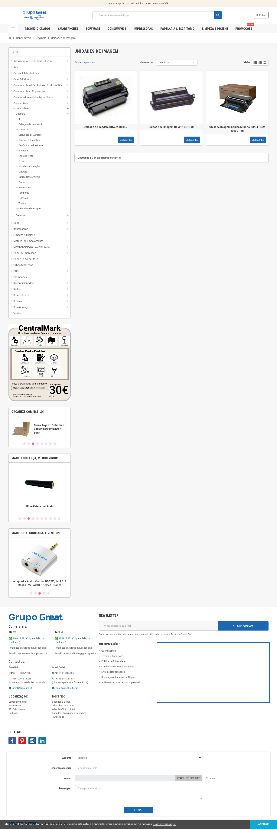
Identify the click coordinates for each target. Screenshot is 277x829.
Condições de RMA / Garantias (117, 666)
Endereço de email (61, 768)
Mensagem (65, 788)
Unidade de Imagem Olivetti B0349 (105, 126)
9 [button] (55, 518)
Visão (246, 62)
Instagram (32, 740)
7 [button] (50, 443)
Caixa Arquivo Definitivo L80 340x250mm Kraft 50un (49, 429)
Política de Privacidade (113, 661)
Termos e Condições (112, 656)
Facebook (12, 740)
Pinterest (22, 740)
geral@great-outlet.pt (67, 688)
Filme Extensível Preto (39, 506)
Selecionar (163, 62)
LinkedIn (42, 740)
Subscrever (244, 626)
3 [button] (33, 443)
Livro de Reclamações (113, 671)
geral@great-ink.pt (22, 688)
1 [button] (24, 443)
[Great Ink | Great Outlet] (34, 15)
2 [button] (29, 443)
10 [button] (59, 518)
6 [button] (46, 443)
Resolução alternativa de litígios (118, 677)
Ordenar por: (147, 62)
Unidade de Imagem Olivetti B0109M (171, 126)
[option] (39, 428)
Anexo (67, 778)
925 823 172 (65, 638)
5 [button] (42, 443)
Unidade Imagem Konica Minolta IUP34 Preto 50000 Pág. (237, 128)
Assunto (66, 757)
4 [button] (37, 443)
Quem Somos (108, 650)
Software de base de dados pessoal (120, 682)
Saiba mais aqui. (164, 824)
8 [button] (55, 443)
